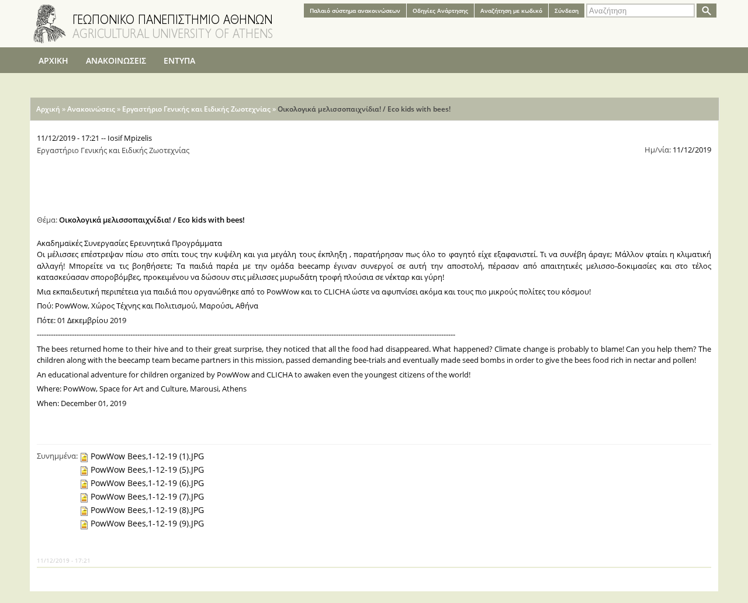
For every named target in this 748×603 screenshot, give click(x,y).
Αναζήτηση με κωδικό (511, 10)
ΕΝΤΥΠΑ (179, 60)
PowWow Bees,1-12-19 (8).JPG (147, 509)
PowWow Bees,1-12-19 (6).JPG (147, 482)
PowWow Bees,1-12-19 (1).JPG (147, 456)
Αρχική (48, 109)
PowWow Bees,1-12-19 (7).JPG (147, 496)
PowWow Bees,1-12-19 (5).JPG (147, 469)
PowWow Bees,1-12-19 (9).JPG (147, 523)
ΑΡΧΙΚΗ (53, 60)
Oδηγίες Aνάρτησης (440, 10)
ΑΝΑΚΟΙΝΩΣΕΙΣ (116, 60)
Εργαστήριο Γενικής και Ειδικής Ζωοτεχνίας (196, 109)
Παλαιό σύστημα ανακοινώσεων (355, 10)
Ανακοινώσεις (91, 109)
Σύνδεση (567, 10)
